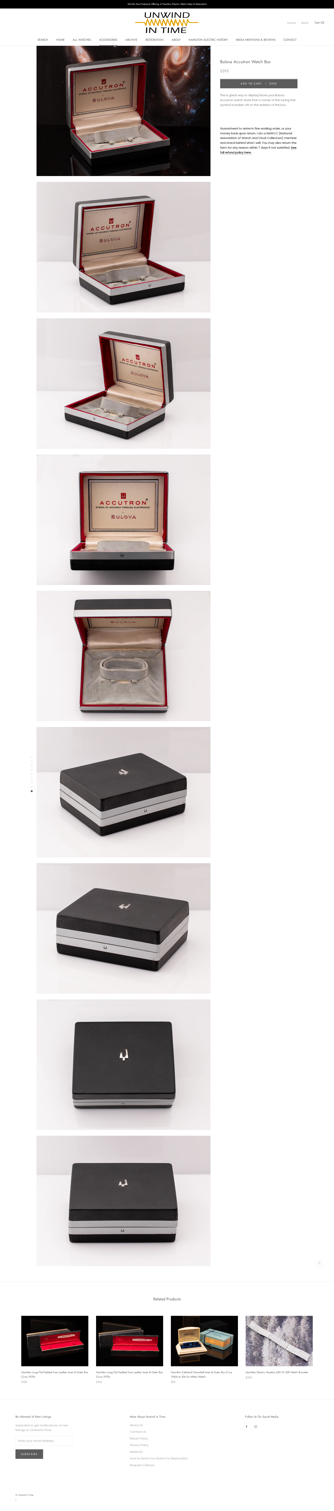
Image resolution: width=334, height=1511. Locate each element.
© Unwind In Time (24, 1495)
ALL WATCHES (82, 40)
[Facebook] (246, 1426)
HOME (60, 40)
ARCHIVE (131, 40)
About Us (136, 1425)
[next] (322, 1345)
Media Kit (136, 1452)
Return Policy (139, 1438)
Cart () (319, 22)
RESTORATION (154, 40)
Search (304, 23)
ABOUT (176, 40)
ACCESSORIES (108, 40)
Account (291, 23)
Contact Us (138, 1432)
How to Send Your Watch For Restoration (159, 1458)
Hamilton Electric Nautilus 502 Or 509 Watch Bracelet (277, 1372)
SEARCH (42, 40)
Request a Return (142, 1465)
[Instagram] (255, 1426)
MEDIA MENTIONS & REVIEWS (255, 40)
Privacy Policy (139, 1445)
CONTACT (290, 40)
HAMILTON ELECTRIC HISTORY (208, 40)
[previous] (12, 1345)
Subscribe (29, 1454)
